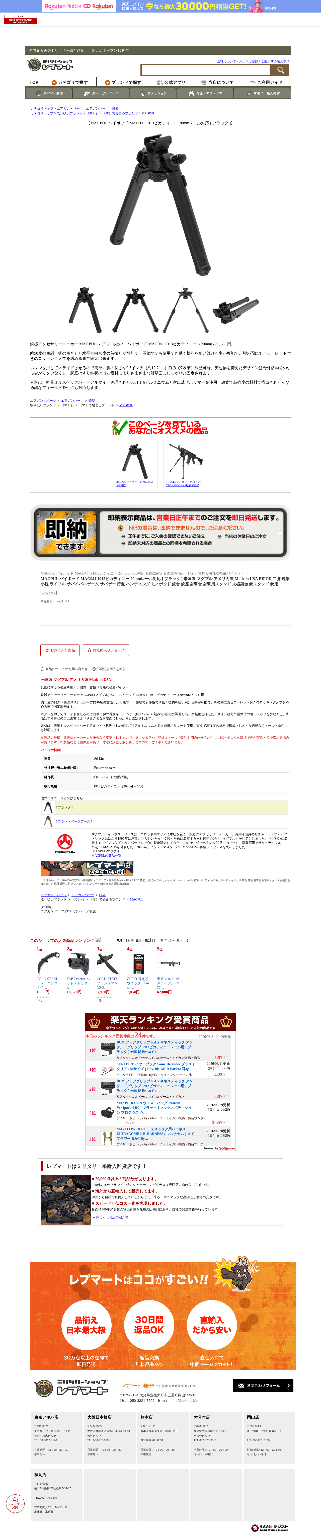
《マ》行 (92, 113)
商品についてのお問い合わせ (66, 669)
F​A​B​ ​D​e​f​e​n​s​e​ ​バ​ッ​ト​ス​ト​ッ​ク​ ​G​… (78, 983)
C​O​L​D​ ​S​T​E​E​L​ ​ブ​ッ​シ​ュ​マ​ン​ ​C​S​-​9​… (108, 983)
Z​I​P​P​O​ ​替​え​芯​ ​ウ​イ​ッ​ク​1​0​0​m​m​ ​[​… (138, 983)
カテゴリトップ (42, 108)
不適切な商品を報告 (111, 669)
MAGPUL (148, 113)
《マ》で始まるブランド (120, 113)
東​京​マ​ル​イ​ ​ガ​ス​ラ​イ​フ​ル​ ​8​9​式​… (168, 983)
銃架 (115, 108)
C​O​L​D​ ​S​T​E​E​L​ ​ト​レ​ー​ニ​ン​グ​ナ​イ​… (48, 983)
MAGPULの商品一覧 (106, 855)
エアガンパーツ (97, 108)
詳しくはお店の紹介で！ (114, 1217)
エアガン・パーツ (70, 108)
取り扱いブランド (70, 113)
